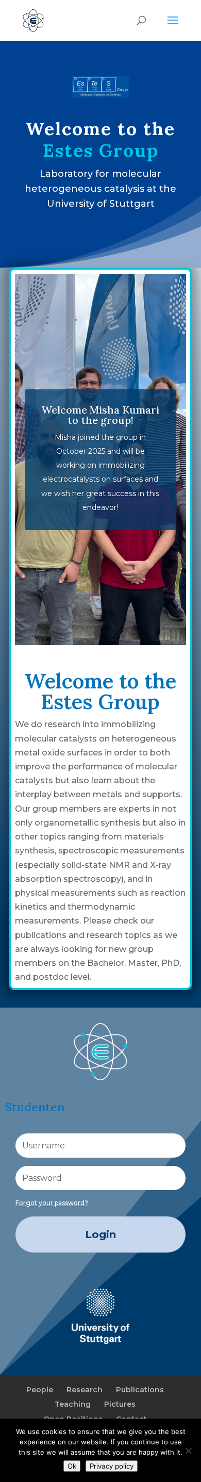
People (39, 1389)
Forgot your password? (51, 1203)
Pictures (120, 1404)
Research (84, 1389)
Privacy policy (111, 1466)
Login (100, 1234)
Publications (140, 1389)
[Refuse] (188, 1450)
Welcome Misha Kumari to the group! (100, 414)
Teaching (73, 1404)
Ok (72, 1466)
